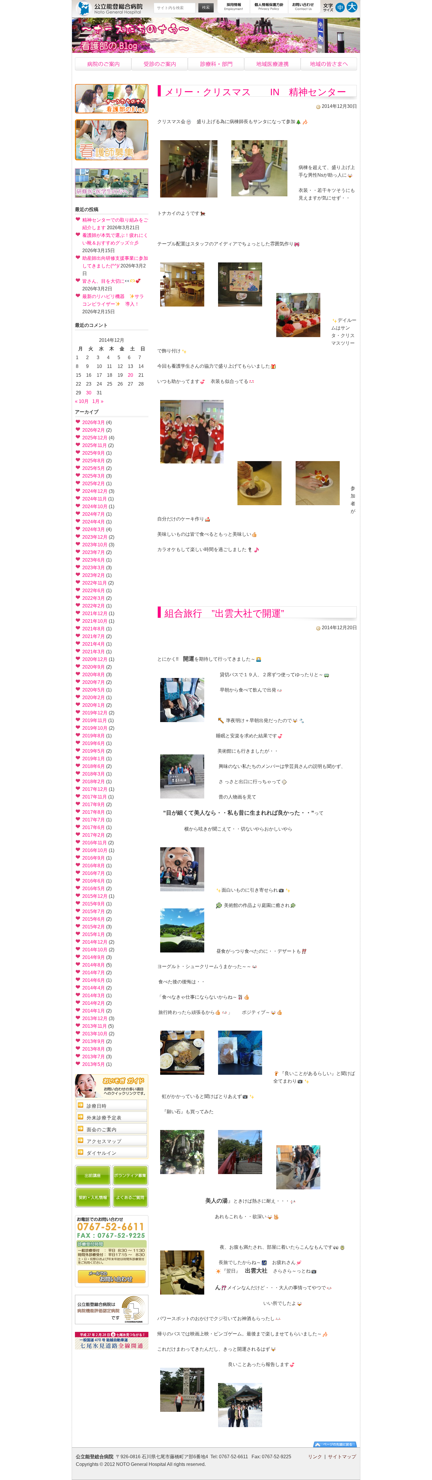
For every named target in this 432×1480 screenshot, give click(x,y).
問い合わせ (111, 1277)
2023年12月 (95, 537)
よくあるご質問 (130, 1197)
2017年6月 (93, 827)
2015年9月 (93, 903)
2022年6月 (93, 590)
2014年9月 (93, 957)
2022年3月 (93, 598)
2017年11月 (94, 796)
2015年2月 (93, 926)
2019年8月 (93, 735)
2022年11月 (94, 582)
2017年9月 (93, 804)
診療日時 (97, 1106)
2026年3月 (93, 422)
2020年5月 (93, 689)
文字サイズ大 (352, 6)
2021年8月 (93, 628)
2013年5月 (93, 1064)
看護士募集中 (111, 139)
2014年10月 (95, 949)
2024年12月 (95, 491)
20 (130, 375)
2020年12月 (95, 659)
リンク (315, 1456)
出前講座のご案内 (93, 1175)
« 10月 (82, 401)
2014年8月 (93, 964)
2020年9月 (93, 666)
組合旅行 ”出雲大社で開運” (224, 613)
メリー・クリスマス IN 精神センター (255, 92)
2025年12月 (95, 437)
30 (88, 392)
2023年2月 (93, 575)
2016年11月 (94, 842)
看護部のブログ (111, 98)
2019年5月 (93, 751)
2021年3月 (93, 651)
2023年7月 (93, 552)
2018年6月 (93, 766)
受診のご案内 (159, 64)
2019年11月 (94, 720)
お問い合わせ (304, 6)
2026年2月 (93, 430)
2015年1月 (93, 934)
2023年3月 (93, 567)
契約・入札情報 (93, 1197)
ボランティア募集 (130, 1175)
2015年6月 (93, 919)
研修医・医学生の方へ (111, 183)
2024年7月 (93, 514)
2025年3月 (93, 475)
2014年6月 (93, 980)
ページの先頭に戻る (335, 1444)
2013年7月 (93, 1056)
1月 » (97, 401)
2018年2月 (93, 781)
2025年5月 (93, 468)
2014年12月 (95, 942)
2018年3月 (93, 773)
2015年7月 (93, 911)
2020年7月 (93, 682)
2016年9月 (93, 857)
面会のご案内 (102, 1129)
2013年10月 (95, 1033)
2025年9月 (93, 453)
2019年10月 (95, 728)
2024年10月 (95, 506)
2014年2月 (93, 1003)
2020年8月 (93, 674)
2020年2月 (93, 697)
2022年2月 (93, 605)
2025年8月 (93, 460)
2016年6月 (93, 880)
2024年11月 (94, 498)
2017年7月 (93, 819)
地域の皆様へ (329, 64)
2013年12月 (95, 1018)
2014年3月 (93, 995)
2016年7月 (93, 873)
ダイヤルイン (102, 1153)
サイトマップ (342, 1456)
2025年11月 (94, 445)
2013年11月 (94, 1026)
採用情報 (233, 6)
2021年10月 (95, 621)
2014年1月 (93, 1010)
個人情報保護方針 (269, 6)
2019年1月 (93, 758)
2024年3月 (93, 529)
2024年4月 (93, 521)
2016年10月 (95, 850)
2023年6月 (93, 559)
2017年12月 (95, 789)
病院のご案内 (103, 64)
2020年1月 (93, 705)
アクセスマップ (104, 1141)
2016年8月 (93, 865)
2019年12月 (95, 712)
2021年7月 (93, 636)
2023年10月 (95, 544)
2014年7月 (93, 972)
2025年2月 (93, 483)
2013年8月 (93, 1049)
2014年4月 (93, 987)
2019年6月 (93, 743)
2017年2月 (93, 835)
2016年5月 (93, 888)
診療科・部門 (216, 64)
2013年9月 (93, 1041)
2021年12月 (95, 613)
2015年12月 (95, 896)
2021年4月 (93, 644)
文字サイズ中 (340, 6)
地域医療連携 (272, 64)
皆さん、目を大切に (103, 281)
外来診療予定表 (104, 1117)
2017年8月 (93, 812)
